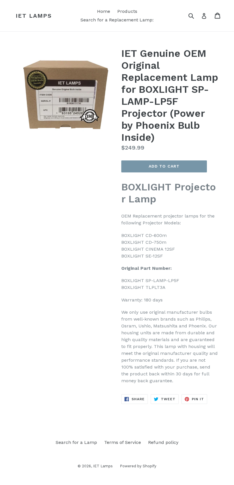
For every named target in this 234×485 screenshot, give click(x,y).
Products (127, 11)
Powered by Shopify (138, 466)
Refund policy (163, 442)
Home (103, 11)
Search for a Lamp (76, 442)
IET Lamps (34, 15)
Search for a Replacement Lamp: (117, 20)
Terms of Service (122, 442)
